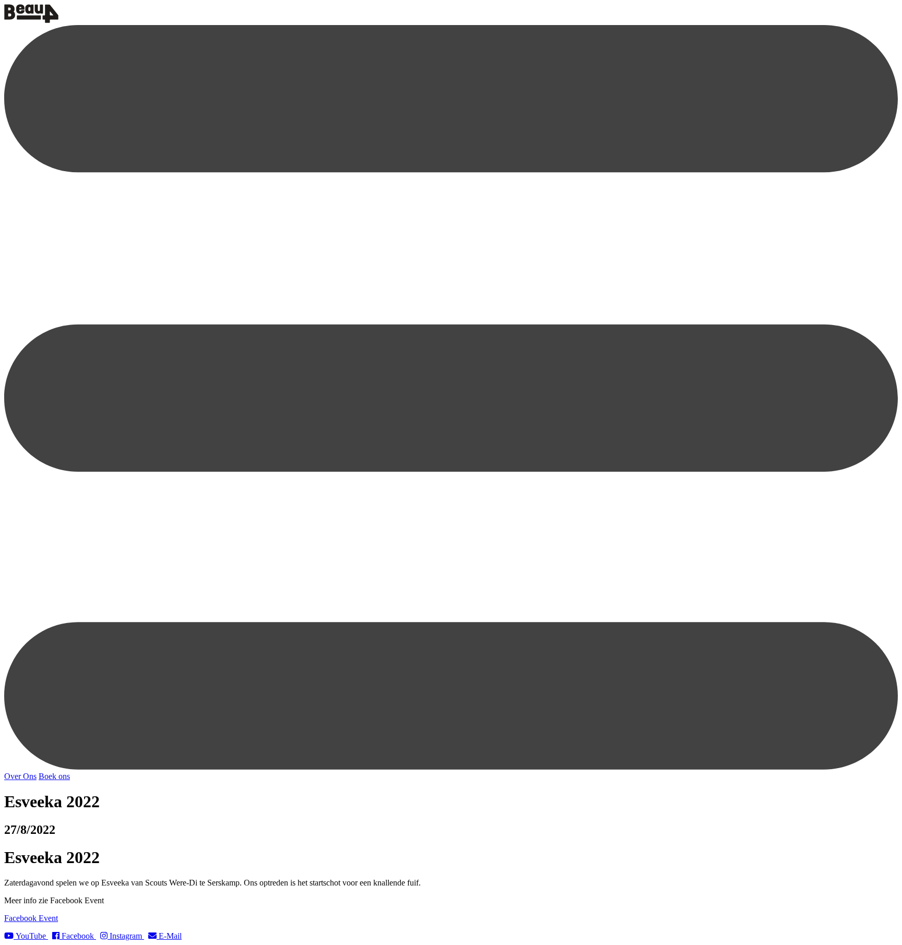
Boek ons (54, 776)
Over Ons (20, 776)
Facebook (78, 935)
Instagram (126, 935)
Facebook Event (31, 918)
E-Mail (169, 935)
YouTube (31, 935)
